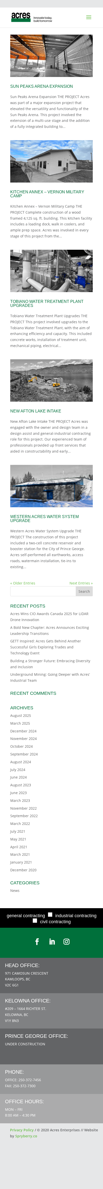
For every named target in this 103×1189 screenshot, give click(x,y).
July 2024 (17, 769)
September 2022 (24, 815)
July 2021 (17, 831)
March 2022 (20, 823)
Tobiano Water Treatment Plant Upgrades (47, 303)
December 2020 (23, 870)
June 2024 (18, 777)
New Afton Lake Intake (35, 411)
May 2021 (18, 839)
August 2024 (20, 761)
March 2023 (20, 800)
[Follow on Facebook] (37, 941)
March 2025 (20, 723)
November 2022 (23, 808)
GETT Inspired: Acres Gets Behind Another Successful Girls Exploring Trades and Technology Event (45, 647)
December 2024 (23, 731)
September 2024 (24, 754)
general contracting (26, 915)
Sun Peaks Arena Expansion (41, 86)
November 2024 (23, 738)
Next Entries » (81, 583)
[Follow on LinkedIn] (52, 941)
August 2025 (20, 715)
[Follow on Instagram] (66, 942)
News (15, 890)
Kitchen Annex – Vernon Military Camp (47, 194)
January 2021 (21, 862)
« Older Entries (22, 583)
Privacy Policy (22, 1130)
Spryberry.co (26, 1136)
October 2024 (21, 746)
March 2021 (20, 854)
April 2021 (18, 846)
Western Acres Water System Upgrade (44, 519)
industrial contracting (75, 915)
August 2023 (20, 785)
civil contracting (55, 921)
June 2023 (18, 792)
